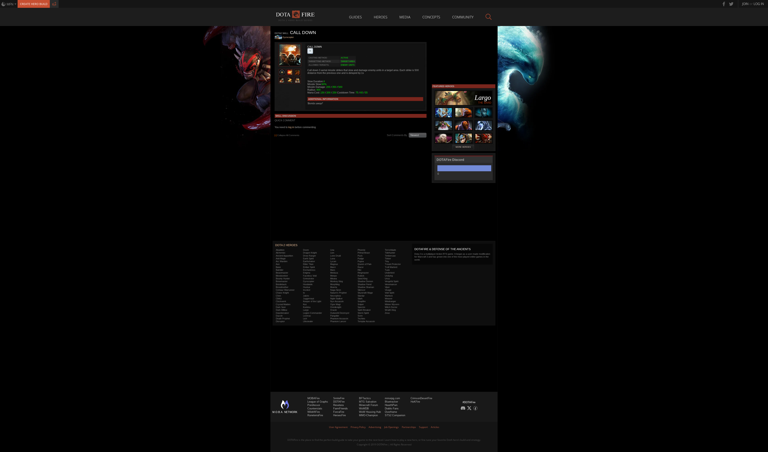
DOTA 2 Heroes (286, 245)
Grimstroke (308, 278)
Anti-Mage (281, 258)
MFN (10, 4)
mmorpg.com (392, 398)
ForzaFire (338, 411)
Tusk (387, 270)
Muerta (333, 287)
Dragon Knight (310, 253)
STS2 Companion (395, 415)
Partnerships (409, 427)
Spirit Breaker (364, 310)
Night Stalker (336, 298)
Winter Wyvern (392, 304)
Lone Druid (335, 256)
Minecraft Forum (368, 405)
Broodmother (282, 287)
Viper (387, 287)
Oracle (333, 310)
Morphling (335, 284)
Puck (360, 256)
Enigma (306, 273)
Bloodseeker (282, 276)
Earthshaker (309, 261)
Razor (361, 267)
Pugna (361, 261)
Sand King (362, 278)
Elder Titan (308, 264)
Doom (306, 250)
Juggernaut (308, 298)
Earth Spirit (308, 258)
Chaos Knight (282, 293)
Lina (332, 250)
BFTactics (365, 398)
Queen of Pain (364, 264)
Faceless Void (310, 276)
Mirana (333, 278)
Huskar (306, 287)
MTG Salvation (367, 401)
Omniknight (335, 307)
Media (404, 17)
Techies (361, 318)
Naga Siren (335, 290)
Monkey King (336, 281)
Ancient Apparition (284, 256)
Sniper (361, 304)
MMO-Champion (368, 415)
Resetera (338, 405)
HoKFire (415, 401)
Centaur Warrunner (285, 290)
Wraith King (390, 310)
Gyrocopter (288, 37)
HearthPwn (391, 405)
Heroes (380, 17)
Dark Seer (281, 307)
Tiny (387, 261)
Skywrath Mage (365, 293)
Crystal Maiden (283, 304)
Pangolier (334, 316)
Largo (306, 310)
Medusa (334, 273)
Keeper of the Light (312, 301)
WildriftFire (313, 411)
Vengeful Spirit (391, 281)
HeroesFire (339, 415)
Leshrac (307, 316)
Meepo (333, 276)
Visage (388, 290)
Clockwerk (281, 301)
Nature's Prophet (338, 293)
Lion (332, 253)
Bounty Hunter (283, 278)
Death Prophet (283, 318)
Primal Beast (364, 253)
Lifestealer (308, 321)
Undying (389, 276)
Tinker (388, 258)
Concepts (431, 17)
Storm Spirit (363, 313)
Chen (278, 296)
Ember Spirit (309, 267)
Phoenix (361, 250)
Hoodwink (308, 284)
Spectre (361, 307)
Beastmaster (282, 273)
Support (423, 427)
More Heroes (463, 147)
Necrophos (335, 296)
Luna (332, 258)
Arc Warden (281, 261)
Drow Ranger (309, 256)
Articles (435, 427)
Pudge (361, 258)
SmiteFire (338, 398)
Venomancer (391, 284)
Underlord (389, 273)
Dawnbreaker (282, 313)
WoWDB (364, 408)
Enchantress (309, 270)
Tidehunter (390, 253)
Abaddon (280, 250)
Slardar (361, 296)
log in (291, 127)
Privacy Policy (358, 427)
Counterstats (314, 408)
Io (304, 293)
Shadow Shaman (366, 287)
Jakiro (306, 296)
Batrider (279, 270)
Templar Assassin (366, 321)
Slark (360, 298)
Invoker (306, 290)
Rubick (361, 276)
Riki (359, 270)
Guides (355, 17)
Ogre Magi (335, 304)
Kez (305, 304)
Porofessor (313, 405)
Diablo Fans (392, 408)
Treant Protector (393, 264)
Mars (332, 270)
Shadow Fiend (364, 284)
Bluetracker (391, 401)
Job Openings (391, 427)
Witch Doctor (391, 307)
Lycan (333, 261)
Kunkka (306, 307)
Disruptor (280, 321)
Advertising (375, 427)
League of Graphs (317, 401)
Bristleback (281, 284)
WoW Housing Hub (370, 411)
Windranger (390, 301)
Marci (333, 267)
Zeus (387, 313)
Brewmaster (282, 281)
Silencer (361, 290)
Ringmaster (363, 273)
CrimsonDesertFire (421, 398)
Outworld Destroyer (339, 313)
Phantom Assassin (339, 318)
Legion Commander (312, 313)
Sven (360, 316)
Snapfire (362, 301)
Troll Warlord (391, 267)
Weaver (388, 298)
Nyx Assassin (337, 301)
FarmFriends (340, 408)
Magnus (334, 264)
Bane (278, 267)
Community (463, 17)
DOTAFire (339, 401)
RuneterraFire (315, 415)
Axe (278, 264)
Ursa (387, 278)
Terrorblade (390, 250)
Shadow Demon (365, 281)
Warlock (389, 296)
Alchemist (280, 253)
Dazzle (279, 316)
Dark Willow (281, 310)
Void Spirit (389, 293)
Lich (305, 318)
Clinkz (279, 298)
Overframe (391, 411)
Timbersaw (390, 256)
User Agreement (338, 427)
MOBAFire (313, 398)
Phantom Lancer (338, 321)
